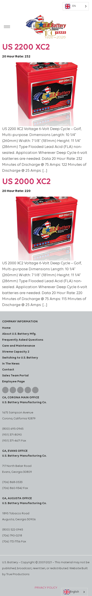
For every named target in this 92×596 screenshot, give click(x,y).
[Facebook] (5, 390)
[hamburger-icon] (7, 27)
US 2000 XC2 (26, 185)
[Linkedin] (13, 390)
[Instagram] (28, 390)
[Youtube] (20, 390)
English (74, 591)
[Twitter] (35, 390)
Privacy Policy (46, 587)
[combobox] (74, 592)
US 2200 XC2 (26, 50)
